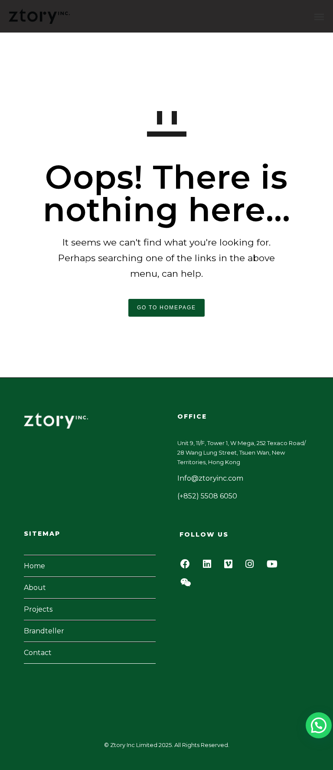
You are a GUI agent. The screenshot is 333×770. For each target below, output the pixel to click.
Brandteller (44, 631)
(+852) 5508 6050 (207, 496)
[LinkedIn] (209, 566)
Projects (38, 609)
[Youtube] (274, 566)
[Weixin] (188, 585)
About (35, 587)
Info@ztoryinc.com (210, 478)
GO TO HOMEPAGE (166, 308)
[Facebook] (187, 566)
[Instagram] (251, 566)
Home (34, 566)
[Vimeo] (230, 566)
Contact (38, 653)
